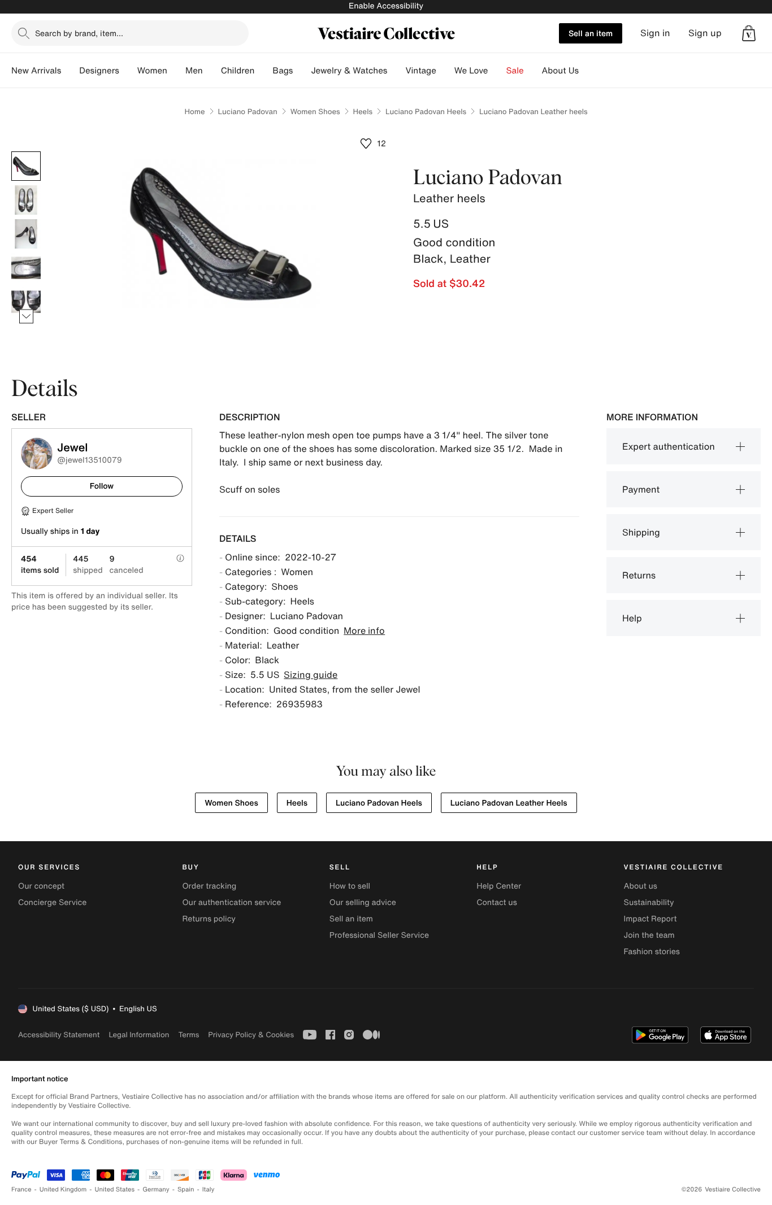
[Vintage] (445, 70)
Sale (515, 70)
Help (632, 618)
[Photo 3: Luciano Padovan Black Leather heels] (26, 234)
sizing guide (310, 674)
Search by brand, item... (79, 33)
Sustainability (649, 902)
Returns (639, 575)
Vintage (420, 70)
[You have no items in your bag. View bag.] (749, 33)
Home (194, 111)
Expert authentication (668, 446)
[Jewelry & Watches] (396, 70)
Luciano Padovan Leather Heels (508, 803)
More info (364, 630)
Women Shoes (315, 111)
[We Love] (497, 70)
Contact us (496, 902)
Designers (99, 70)
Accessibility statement (58, 1034)
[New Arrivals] (70, 70)
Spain (185, 1189)
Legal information (139, 1034)
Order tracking (209, 886)
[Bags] (301, 70)
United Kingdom (63, 1189)
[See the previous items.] (26, 152)
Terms (188, 1034)
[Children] (263, 70)
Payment (641, 489)
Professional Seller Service (379, 935)
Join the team (649, 935)
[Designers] (128, 70)
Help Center (498, 886)
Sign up (705, 33)
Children (238, 70)
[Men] (211, 70)
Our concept (41, 886)
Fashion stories (652, 952)
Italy (208, 1189)
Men (194, 70)
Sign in (655, 33)
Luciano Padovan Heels (425, 111)
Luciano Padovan (247, 111)
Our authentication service (231, 902)
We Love (471, 70)
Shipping (641, 532)
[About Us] (587, 70)
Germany (156, 1189)
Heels (362, 111)
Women (152, 70)
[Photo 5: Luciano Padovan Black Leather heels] (26, 301)
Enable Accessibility (386, 6)
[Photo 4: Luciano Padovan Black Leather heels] (26, 267)
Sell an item (591, 33)
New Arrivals (36, 70)
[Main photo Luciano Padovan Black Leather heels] (26, 166)
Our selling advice (362, 902)
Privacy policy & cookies (251, 1034)
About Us (560, 70)
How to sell (349, 886)
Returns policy (208, 919)
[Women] (176, 70)
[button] (749, 33)
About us (640, 886)
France (21, 1189)
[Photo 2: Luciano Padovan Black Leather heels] (26, 200)
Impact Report (650, 919)
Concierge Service (52, 902)
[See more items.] (26, 317)
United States (115, 1189)
